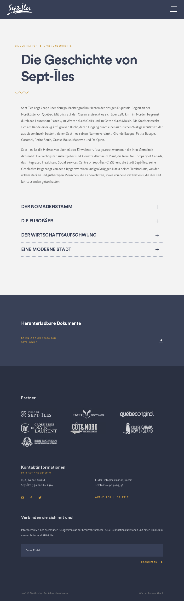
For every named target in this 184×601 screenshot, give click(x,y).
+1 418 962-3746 (114, 485)
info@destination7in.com (118, 480)
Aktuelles (103, 497)
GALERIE (123, 497)
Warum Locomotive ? (151, 593)
